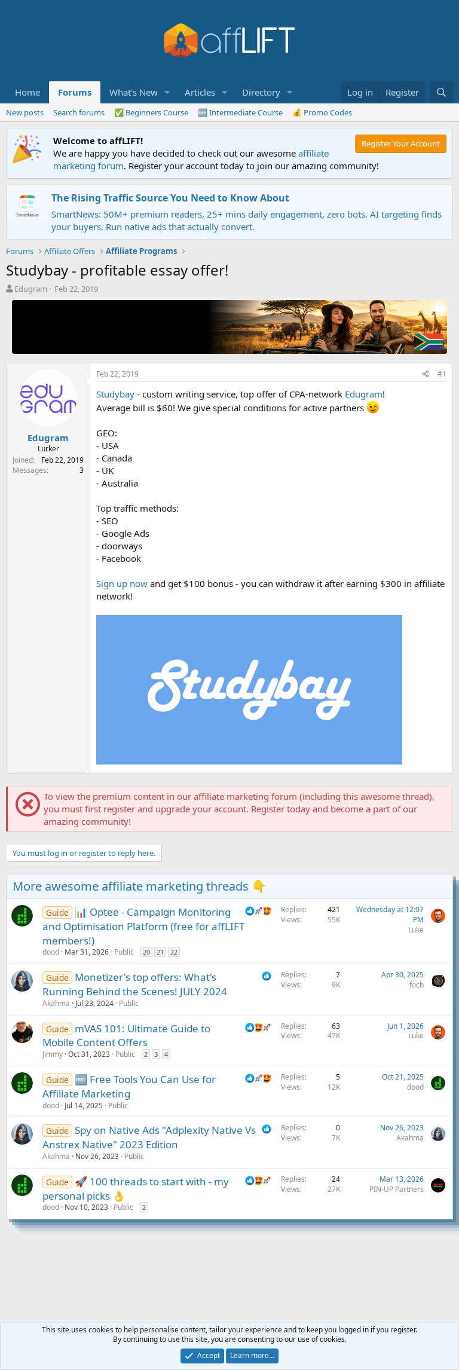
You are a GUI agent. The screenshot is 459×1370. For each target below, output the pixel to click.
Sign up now (122, 583)
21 (160, 951)
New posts (25, 112)
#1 (441, 374)
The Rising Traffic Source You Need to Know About (170, 197)
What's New (133, 92)
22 (174, 951)
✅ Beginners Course (151, 112)
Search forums (79, 112)
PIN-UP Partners (396, 1189)
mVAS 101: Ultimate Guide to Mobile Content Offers (126, 1036)
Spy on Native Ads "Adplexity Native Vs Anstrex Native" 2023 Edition (149, 1137)
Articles (200, 92)
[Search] (441, 92)
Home (27, 92)
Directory (261, 92)
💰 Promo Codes (322, 112)
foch (416, 985)
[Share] (425, 374)
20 (146, 951)
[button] (167, 92)
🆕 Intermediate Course (240, 112)
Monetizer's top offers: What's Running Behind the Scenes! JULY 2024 (134, 984)
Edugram (30, 288)
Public (124, 952)
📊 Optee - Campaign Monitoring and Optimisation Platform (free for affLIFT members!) (143, 926)
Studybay (115, 394)
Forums (74, 92)
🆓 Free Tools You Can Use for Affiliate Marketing (129, 1086)
